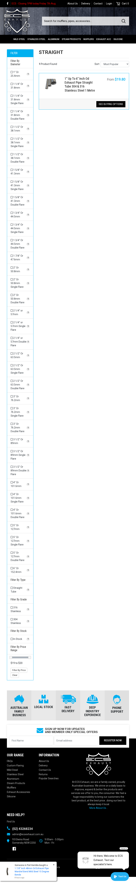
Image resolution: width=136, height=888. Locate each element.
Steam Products (71, 39)
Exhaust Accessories (18, 792)
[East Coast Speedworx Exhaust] (17, 20)
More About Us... (98, 808)
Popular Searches (49, 778)
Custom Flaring (15, 765)
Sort (97, 64)
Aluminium (53, 39)
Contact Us (45, 770)
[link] (9, 3)
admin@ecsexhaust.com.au (27, 834)
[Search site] (124, 21)
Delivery (85, 3)
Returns (43, 774)
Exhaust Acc (103, 39)
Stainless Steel (36, 39)
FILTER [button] (14, 53)
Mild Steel (19, 39)
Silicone (118, 39)
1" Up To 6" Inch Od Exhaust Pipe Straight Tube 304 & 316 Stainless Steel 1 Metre (80, 84)
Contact (98, 3)
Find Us (11, 821)
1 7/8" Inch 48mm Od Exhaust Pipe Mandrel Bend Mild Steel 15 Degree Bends (32, 871)
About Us (72, 3)
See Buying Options (111, 104)
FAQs (10, 761)
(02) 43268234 (22, 829)
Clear (14, 675)
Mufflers (88, 39)
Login (109, 3)
